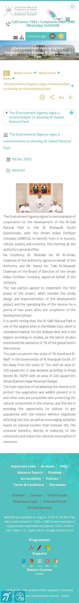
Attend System (39, 507)
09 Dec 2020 (21, 159)
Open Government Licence (41, 596)
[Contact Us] (15, 36)
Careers (36, 495)
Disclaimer (57, 484)
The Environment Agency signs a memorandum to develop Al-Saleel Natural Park (37, 141)
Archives (48, 466)
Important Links (23, 466)
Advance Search (30, 472)
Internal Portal (54, 501)
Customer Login (36, 36)
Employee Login (25, 501)
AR (52, 36)
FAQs (64, 466)
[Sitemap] (22, 36)
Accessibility (31, 478)
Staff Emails (57, 495)
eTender (18, 495)
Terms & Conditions (28, 484)
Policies (52, 478)
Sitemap (54, 472)
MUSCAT (18, 170)
